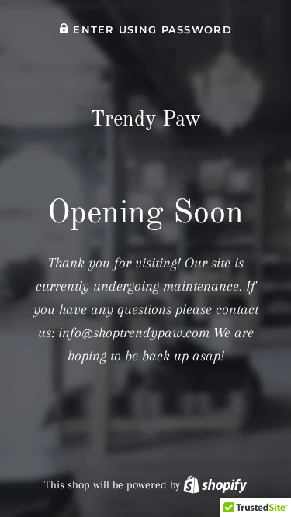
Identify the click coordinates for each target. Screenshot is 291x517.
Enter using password (150, 30)
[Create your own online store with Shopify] (215, 484)
